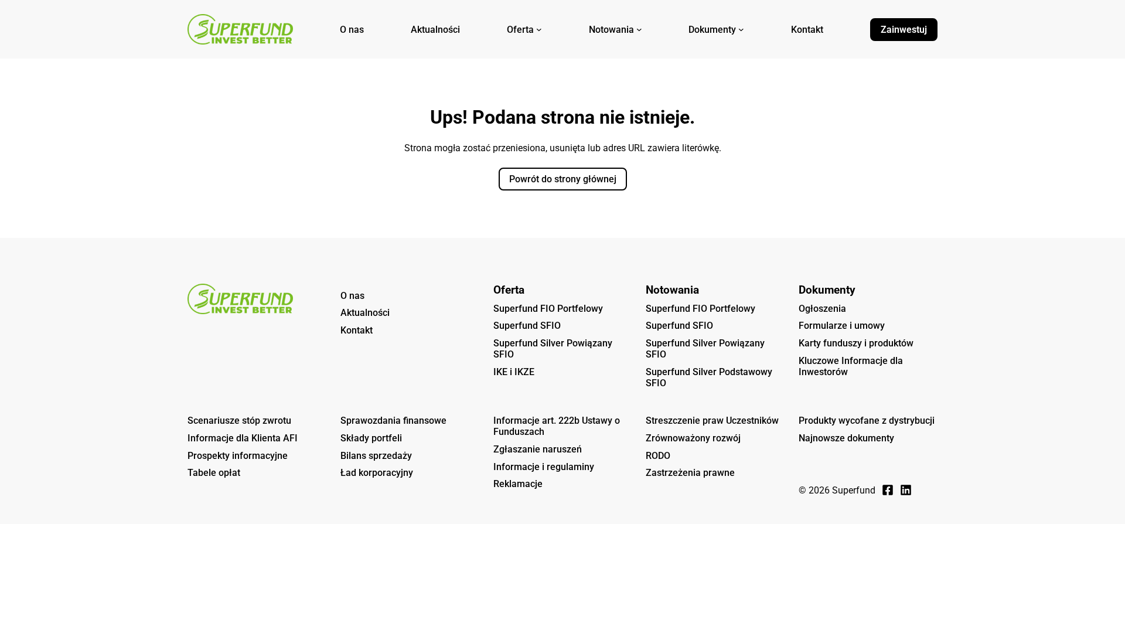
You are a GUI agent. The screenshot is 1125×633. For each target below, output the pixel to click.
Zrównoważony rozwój (693, 438)
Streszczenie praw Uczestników (712, 420)
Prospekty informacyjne (238, 455)
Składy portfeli (371, 438)
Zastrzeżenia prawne (690, 472)
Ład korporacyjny (376, 472)
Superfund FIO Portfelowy (548, 308)
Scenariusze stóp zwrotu (239, 420)
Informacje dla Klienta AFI (243, 438)
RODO (658, 455)
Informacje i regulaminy (543, 466)
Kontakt (356, 330)
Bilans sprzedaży (376, 455)
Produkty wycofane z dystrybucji (867, 420)
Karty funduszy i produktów (856, 343)
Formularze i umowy (842, 325)
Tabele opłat (214, 472)
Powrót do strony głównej (562, 179)
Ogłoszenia (822, 308)
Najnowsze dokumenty (846, 438)
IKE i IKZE (513, 371)
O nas (352, 295)
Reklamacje (518, 483)
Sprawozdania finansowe (393, 420)
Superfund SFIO (527, 325)
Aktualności (365, 312)
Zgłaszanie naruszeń (537, 449)
